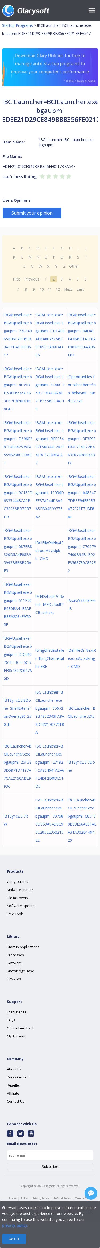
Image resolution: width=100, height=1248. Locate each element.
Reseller (13, 1085)
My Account (16, 1036)
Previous (32, 279)
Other (74, 266)
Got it (14, 1238)
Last (80, 289)
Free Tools (15, 913)
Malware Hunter (20, 889)
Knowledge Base (20, 971)
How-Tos (14, 979)
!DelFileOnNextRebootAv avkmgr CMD (82, 658)
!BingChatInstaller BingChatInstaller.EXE (49, 658)
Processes (15, 954)
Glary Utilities (17, 881)
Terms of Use (83, 1198)
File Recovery (17, 897)
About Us (14, 1069)
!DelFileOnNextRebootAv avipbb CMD (49, 550)
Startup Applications (23, 946)
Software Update (21, 905)
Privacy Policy (41, 1198)
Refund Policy (62, 1198)
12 (58, 289)
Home (12, 1198)
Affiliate (13, 1093)
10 (42, 289)
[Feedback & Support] (91, 1193)
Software (14, 962)
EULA (24, 1198)
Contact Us (15, 1101)
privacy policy (14, 1225)
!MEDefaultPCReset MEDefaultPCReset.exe (49, 604)
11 (50, 289)
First (16, 279)
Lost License (17, 1012)
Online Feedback (20, 1028)
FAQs (11, 1020)
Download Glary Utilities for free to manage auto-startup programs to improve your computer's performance (53, 68)
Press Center (17, 1077)
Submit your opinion (32, 213)
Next (68, 289)
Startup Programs (17, 25)
